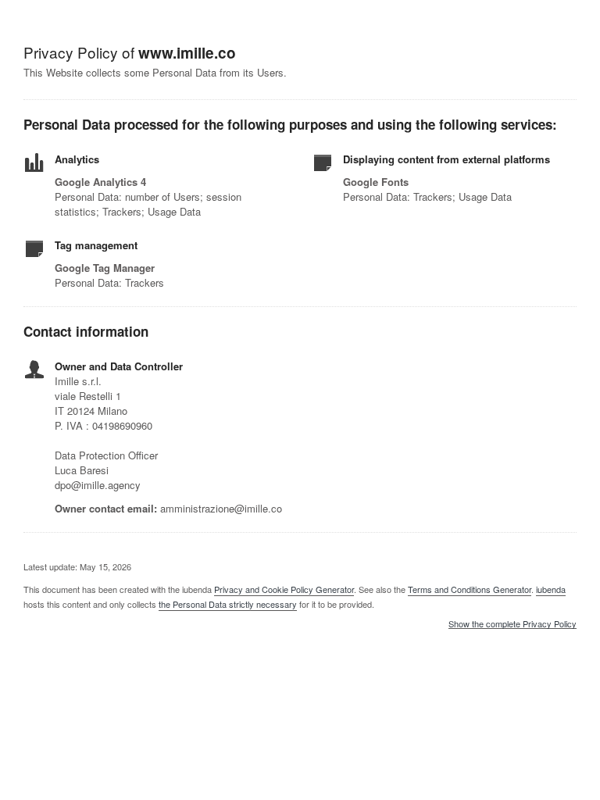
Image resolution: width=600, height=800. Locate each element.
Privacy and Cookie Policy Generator (284, 589)
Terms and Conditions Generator (469, 589)
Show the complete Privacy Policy (512, 624)
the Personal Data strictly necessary (228, 604)
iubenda (551, 589)
